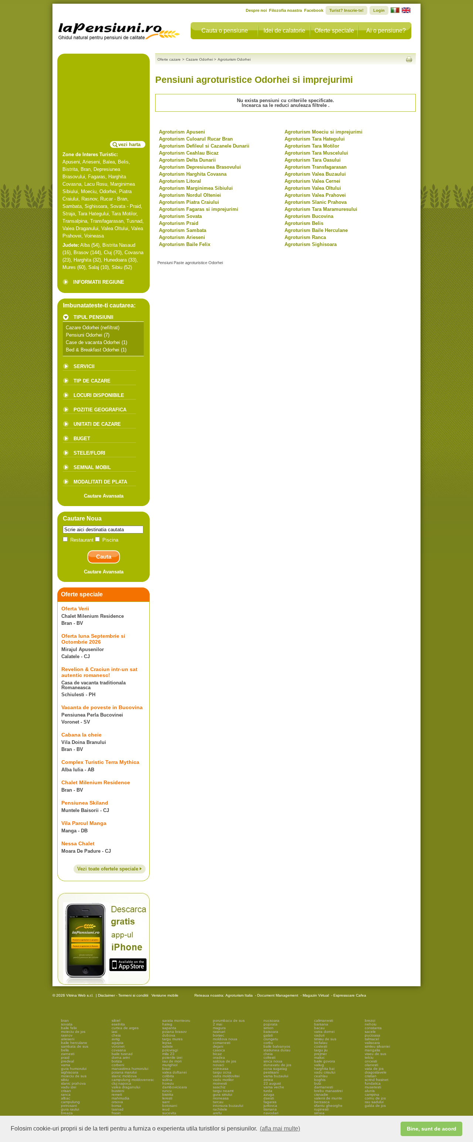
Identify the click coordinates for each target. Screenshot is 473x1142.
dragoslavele (376, 1072)
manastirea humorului (130, 1069)
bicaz (217, 1054)
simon (268, 1028)
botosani (169, 1106)
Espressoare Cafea (349, 995)
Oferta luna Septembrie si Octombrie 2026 (93, 639)
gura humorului (73, 1069)
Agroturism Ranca (305, 237)
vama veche (273, 1087)
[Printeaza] (409, 59)
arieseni (67, 1039)
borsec (218, 1035)
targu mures (172, 1039)
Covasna (134, 252)
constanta (373, 1028)
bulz (317, 1083)
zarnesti (67, 1054)
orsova (117, 1102)
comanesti (221, 1043)
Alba (85, 245)
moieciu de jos (73, 1032)
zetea (268, 1080)
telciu (369, 1057)
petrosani (69, 1106)
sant (166, 1102)
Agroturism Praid (178, 223)
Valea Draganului (80, 228)
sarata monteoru (176, 1020)
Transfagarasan (106, 221)
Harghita (82, 260)
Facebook (313, 10)
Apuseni (71, 162)
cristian (371, 1076)
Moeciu (88, 191)
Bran (86, 169)
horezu (168, 1083)
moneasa (221, 1098)
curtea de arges (125, 1028)
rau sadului (374, 1102)
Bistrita (70, 169)
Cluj (108, 252)
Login (379, 10)
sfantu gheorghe (328, 1106)
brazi (166, 1069)
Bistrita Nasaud (118, 245)
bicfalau (320, 1043)
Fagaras (96, 176)
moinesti (220, 1083)
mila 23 (168, 1054)
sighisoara (69, 1072)
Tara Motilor (124, 213)
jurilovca (270, 1106)
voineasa (220, 1069)
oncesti (371, 1061)
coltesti (269, 1057)
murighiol (169, 1065)
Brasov (81, 252)
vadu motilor (223, 1080)
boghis (320, 1080)
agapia (117, 1043)
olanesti (371, 1065)
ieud (166, 1109)
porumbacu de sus (229, 1020)
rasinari (219, 1032)
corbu (268, 1043)
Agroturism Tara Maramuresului (321, 209)
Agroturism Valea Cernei (312, 181)
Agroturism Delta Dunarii (187, 160)
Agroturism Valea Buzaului (315, 174)
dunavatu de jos (277, 1065)
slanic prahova (73, 1083)
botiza (117, 1061)
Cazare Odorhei (82, 327)
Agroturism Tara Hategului (315, 139)
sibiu (65, 1080)
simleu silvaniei (377, 1046)
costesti (320, 1046)
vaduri (319, 1035)
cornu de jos (375, 1098)
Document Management (277, 995)
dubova (168, 1035)
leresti (167, 1098)
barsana (321, 1024)
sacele (370, 1032)
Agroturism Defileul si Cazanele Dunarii (204, 146)
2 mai (217, 1024)
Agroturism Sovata (180, 216)
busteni (118, 1091)
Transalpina (74, 221)
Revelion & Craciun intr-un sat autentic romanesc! (99, 672)
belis (65, 1050)
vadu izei (68, 1087)
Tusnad (134, 221)
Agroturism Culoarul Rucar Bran (196, 139)
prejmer (320, 1054)
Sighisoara (96, 206)
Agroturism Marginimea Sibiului (196, 188)
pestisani (271, 1072)
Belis (123, 162)
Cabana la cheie (81, 735)
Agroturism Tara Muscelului (316, 153)
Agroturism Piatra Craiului (189, 202)
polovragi (170, 1050)
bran (65, 1020)
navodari (270, 1113)
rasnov (66, 1035)
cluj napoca (121, 1083)
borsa (116, 1106)
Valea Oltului (114, 228)
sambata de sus (74, 1046)
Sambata (72, 206)
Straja (68, 213)
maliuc (319, 1057)
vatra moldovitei (226, 1076)
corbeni (118, 1065)
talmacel (372, 1039)
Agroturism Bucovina (309, 216)
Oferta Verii (75, 609)
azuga (268, 1094)
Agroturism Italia (239, 995)
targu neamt (223, 1091)
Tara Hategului (93, 213)
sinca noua (272, 1061)
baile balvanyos (276, 1046)
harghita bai (324, 1069)
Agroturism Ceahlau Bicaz (189, 153)
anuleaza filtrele (309, 105)
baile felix (69, 1028)
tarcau (218, 1102)
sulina (167, 1080)
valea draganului (126, 1087)
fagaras (269, 1102)
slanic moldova (124, 1076)
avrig (116, 1039)
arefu (217, 1113)
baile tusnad (122, 1054)
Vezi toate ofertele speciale (108, 869)
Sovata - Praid (125, 206)
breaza (67, 1113)
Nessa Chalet (78, 843)
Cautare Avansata (103, 496)
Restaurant (82, 540)
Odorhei (107, 191)
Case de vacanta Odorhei (93, 342)
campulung (70, 1102)
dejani (218, 1046)
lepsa (166, 1043)
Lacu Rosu (95, 184)
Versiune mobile (164, 995)
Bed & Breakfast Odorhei (92, 350)
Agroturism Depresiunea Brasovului (200, 167)
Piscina (109, 540)
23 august (272, 1083)
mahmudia (120, 1098)
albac (65, 1098)
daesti (268, 1098)
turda (267, 1091)
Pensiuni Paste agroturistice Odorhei (190, 262)
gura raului (70, 1109)
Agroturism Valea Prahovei (315, 195)
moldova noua (225, 1039)
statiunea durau (276, 1050)
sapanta (169, 1028)
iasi (114, 1032)
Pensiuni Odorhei (84, 335)
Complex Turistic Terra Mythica (100, 762)
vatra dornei (324, 1032)
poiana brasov (174, 1032)
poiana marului (124, 1072)
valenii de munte (328, 1098)
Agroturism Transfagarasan (316, 167)
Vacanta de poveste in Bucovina (102, 707)
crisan (66, 1091)
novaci (218, 1065)
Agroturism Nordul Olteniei (190, 195)
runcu (167, 1091)
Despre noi (256, 10)
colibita (168, 1076)
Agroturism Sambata (182, 230)
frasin (116, 1113)
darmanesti (323, 1087)
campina (372, 1094)
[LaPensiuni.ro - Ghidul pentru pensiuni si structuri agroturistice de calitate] (119, 30)
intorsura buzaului (228, 1106)
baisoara (270, 1032)
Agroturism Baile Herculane (316, 230)
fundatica (373, 1083)
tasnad (117, 1109)
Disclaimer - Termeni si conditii (123, 995)
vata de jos (374, 1069)
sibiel (116, 1020)
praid (65, 1057)
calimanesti (323, 1020)
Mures (69, 267)
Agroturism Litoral (180, 181)
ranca (66, 1094)
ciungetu (270, 1039)
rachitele (220, 1109)
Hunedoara (115, 260)
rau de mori (171, 1061)
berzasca (322, 1102)
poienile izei (172, 1057)
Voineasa (94, 236)
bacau (319, 1028)
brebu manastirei (328, 1091)
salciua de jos (224, 1061)
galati (268, 1035)
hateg (167, 1024)
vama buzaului (275, 1076)
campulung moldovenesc (133, 1080)
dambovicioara (174, 1087)
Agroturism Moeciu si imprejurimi (324, 131)
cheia (116, 1035)
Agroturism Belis (304, 223)
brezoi (370, 1020)
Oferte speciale (334, 30)
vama (65, 1065)
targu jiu (321, 1050)
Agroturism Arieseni (182, 237)
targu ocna (222, 1072)
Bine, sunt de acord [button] (431, 1129)
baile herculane (74, 1043)
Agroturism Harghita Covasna (193, 174)
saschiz (219, 1087)
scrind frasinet (376, 1080)
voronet (118, 1046)
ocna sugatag (275, 1069)
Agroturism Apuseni (182, 131)
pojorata (270, 1024)
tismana (270, 1109)
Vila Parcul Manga (83, 823)
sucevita (169, 1113)
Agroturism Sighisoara (311, 244)
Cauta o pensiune (224, 30)
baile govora (324, 1061)
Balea (109, 162)
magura (219, 1028)
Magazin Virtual (316, 995)
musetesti (373, 1087)
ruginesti (321, 1109)
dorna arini (121, 1057)
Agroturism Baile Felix (184, 244)
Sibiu (117, 267)
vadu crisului (324, 1072)
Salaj (93, 267)
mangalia (372, 1050)
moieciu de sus (73, 1076)
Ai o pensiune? (386, 30)
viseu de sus (375, 1054)
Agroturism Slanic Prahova (316, 202)
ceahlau (321, 1076)
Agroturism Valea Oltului (313, 188)
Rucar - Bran (113, 199)
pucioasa (372, 1035)
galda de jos (375, 1106)
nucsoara (271, 1020)
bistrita (167, 1094)
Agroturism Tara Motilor (312, 146)
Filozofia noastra (285, 10)
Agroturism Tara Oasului (313, 160)
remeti (117, 1094)
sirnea (319, 1113)
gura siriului (222, 1094)
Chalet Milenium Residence (95, 782)
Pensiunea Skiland (84, 803)
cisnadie (321, 1094)
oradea (219, 1057)
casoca (219, 1050)
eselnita (118, 1024)
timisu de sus (325, 1039)
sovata (66, 1024)
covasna (119, 1050)
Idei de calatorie (284, 30)
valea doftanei (174, 1072)
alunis (370, 1091)
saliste (167, 1046)
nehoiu (371, 1024)
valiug (319, 1065)
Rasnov (89, 199)
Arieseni (91, 162)
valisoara (372, 1043)
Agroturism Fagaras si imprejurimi (198, 209)
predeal (67, 1061)
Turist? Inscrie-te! (346, 10)
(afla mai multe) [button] (280, 1128)
